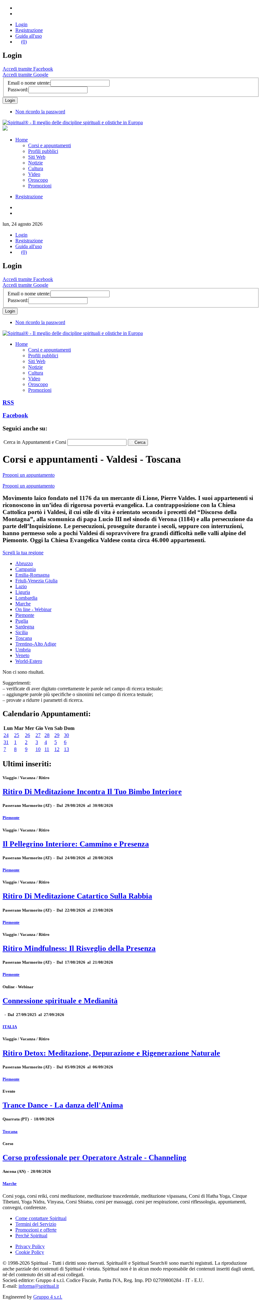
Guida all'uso (28, 36)
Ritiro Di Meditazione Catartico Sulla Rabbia (77, 896)
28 (47, 735)
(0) (24, 41)
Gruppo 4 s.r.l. (47, 1297)
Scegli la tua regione (23, 552)
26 (27, 735)
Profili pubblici (43, 151)
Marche (23, 603)
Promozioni (39, 185)
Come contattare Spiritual (40, 1218)
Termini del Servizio (35, 1224)
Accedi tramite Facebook (28, 69)
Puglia (21, 621)
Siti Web (36, 157)
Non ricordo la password (40, 111)
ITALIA (10, 1026)
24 (6, 735)
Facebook (15, 415)
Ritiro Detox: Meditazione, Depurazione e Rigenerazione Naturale (111, 1053)
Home (21, 139)
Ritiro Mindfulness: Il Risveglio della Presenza (79, 948)
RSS (8, 402)
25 (16, 735)
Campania (25, 569)
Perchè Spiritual (31, 1235)
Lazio (21, 586)
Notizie (35, 162)
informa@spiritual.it (39, 1286)
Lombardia (26, 598)
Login (21, 24)
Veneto (22, 655)
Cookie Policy (29, 1252)
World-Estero (28, 661)
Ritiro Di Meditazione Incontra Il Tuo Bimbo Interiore (92, 791)
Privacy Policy (30, 1246)
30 (66, 735)
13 (66, 749)
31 (6, 742)
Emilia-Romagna (32, 575)
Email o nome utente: (29, 83)
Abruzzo (24, 563)
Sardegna (24, 626)
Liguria (22, 592)
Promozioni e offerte (36, 1230)
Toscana (23, 638)
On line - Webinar (33, 609)
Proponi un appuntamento (29, 475)
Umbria (23, 649)
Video (34, 174)
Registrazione (29, 30)
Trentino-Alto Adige (35, 644)
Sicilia (21, 632)
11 (46, 749)
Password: (18, 89)
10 (38, 749)
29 (56, 735)
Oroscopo (38, 180)
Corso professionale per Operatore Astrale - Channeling (94, 1157)
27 (38, 735)
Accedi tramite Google (25, 74)
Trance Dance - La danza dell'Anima (63, 1105)
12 (56, 749)
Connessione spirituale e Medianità (60, 1001)
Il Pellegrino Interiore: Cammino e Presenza (76, 844)
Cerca (140, 442)
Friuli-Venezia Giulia (36, 580)
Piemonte (24, 615)
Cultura (35, 168)
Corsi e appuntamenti (49, 145)
